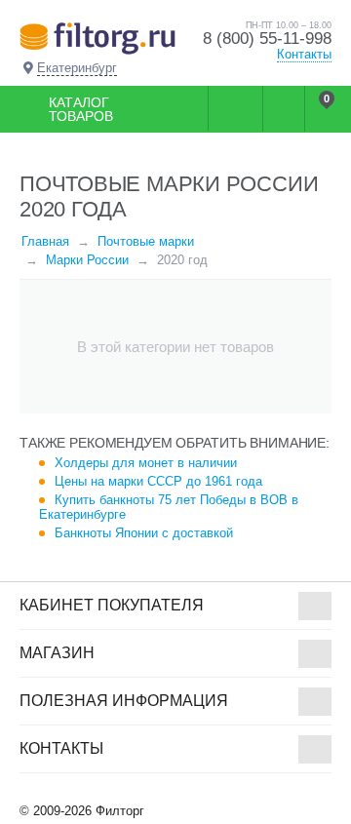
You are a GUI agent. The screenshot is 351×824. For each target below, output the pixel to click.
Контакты (304, 54)
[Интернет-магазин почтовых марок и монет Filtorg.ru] (98, 37)
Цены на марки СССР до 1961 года (158, 481)
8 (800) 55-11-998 (267, 38)
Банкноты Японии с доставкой (144, 533)
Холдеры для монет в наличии (146, 462)
